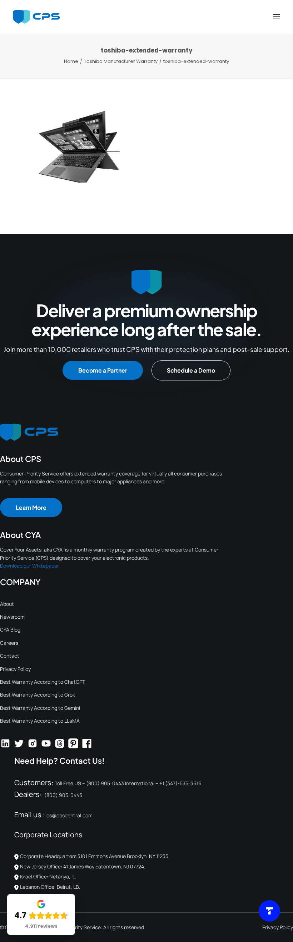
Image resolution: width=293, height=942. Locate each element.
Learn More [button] (31, 507)
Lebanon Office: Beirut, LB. (50, 886)
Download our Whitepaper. (30, 565)
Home (71, 61)
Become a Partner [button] (102, 370)
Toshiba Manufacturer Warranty (121, 61)
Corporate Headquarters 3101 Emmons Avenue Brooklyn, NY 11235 (96, 856)
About (7, 603)
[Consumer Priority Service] (36, 17)
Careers (9, 642)
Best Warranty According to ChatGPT (42, 681)
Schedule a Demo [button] (191, 370)
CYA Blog (10, 629)
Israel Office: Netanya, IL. (48, 876)
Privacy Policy (15, 669)
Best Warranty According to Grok (37, 694)
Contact (9, 655)
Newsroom (12, 616)
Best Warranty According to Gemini (40, 707)
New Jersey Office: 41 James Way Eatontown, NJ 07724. (82, 866)
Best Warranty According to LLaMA (40, 720)
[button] (276, 17)
